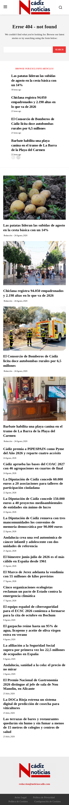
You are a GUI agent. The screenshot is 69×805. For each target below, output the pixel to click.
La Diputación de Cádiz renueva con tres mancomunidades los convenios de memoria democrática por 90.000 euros (34, 522)
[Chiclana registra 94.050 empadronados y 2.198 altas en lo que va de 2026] (34, 263)
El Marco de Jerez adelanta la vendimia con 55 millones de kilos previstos (33, 574)
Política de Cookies (18, 801)
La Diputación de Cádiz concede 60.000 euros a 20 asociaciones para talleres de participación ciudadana (33, 483)
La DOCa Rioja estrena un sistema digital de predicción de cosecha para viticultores (31, 704)
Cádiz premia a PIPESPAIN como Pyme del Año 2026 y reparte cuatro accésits (33, 451)
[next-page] (18, 157)
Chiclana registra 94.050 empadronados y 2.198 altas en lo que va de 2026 (33, 102)
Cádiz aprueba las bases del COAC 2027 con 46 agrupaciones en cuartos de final (34, 466)
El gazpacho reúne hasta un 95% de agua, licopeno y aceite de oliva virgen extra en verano (31, 630)
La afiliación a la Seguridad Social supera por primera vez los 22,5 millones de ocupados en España (34, 649)
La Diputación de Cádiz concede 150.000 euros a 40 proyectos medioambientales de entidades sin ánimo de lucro (34, 503)
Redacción (8, 235)
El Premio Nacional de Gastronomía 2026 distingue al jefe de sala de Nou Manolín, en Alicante (30, 684)
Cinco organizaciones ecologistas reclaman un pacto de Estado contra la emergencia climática (32, 591)
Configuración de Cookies (47, 801)
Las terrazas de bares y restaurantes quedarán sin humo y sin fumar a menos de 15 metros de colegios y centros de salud (33, 725)
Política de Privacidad (44, 797)
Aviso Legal (20, 797)
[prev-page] (13, 157)
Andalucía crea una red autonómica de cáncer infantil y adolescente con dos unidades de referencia (32, 541)
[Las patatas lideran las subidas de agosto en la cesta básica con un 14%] (34, 198)
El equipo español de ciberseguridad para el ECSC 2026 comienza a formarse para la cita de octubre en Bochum (34, 611)
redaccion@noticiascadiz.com (34, 784)
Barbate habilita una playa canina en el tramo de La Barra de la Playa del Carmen (34, 145)
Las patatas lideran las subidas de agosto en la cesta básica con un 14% (33, 80)
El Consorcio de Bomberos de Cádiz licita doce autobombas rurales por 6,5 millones (32, 123)
